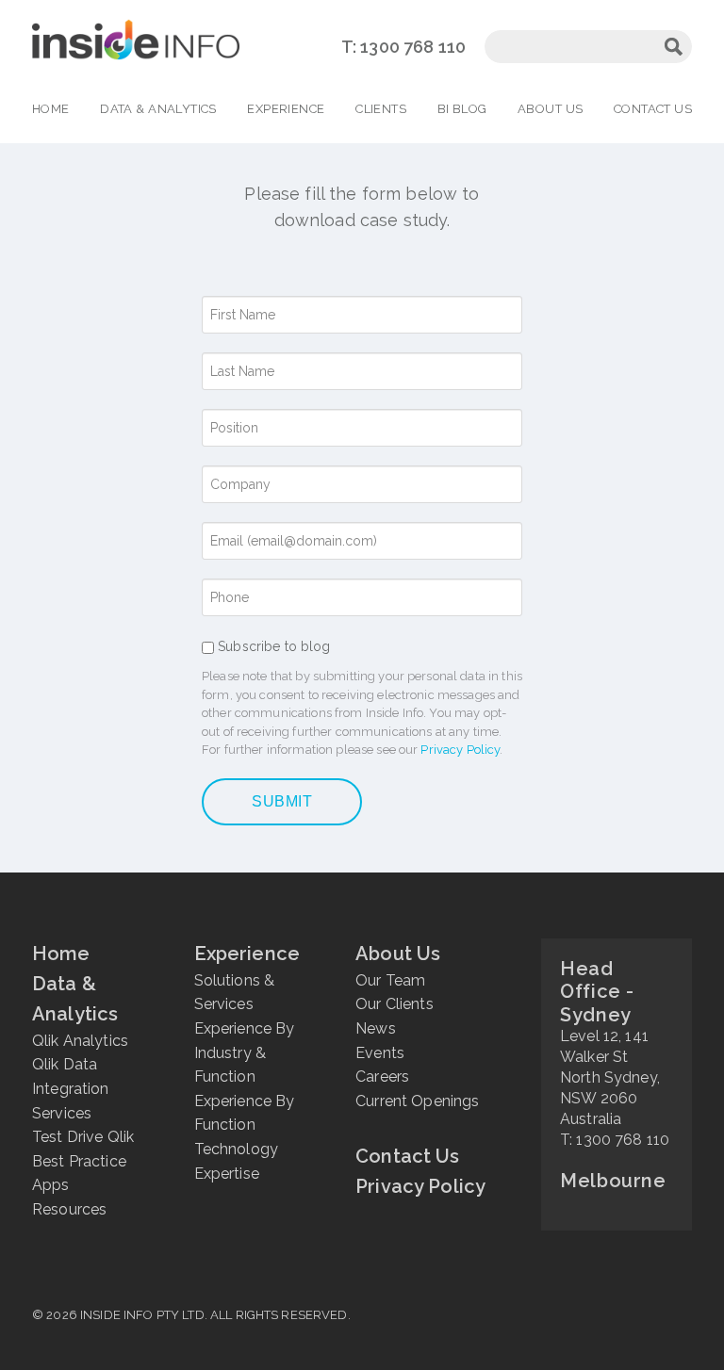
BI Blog (462, 109)
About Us (550, 109)
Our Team (390, 980)
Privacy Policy (460, 749)
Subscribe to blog (274, 646)
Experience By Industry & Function (244, 1052)
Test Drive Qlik (83, 1137)
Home (51, 109)
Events (379, 1053)
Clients (380, 109)
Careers (382, 1076)
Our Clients (394, 1004)
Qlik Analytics (80, 1041)
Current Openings (417, 1101)
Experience (285, 109)
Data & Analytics (158, 109)
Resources (69, 1209)
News (375, 1028)
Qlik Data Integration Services (70, 1088)
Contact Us (653, 109)
